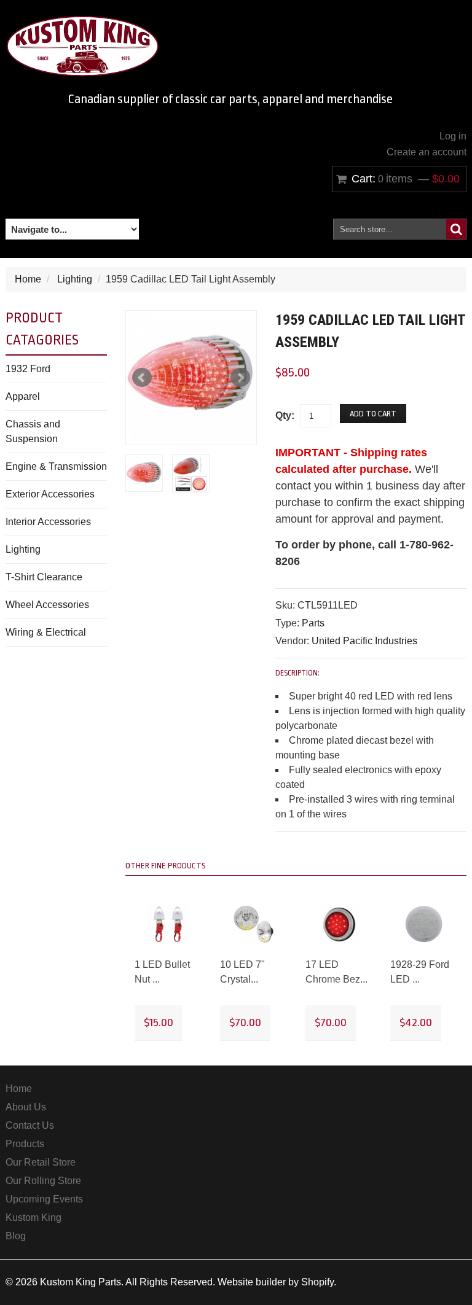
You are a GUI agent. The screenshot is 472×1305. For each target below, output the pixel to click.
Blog (16, 1236)
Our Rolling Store (43, 1180)
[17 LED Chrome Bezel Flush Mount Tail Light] (338, 924)
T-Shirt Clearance (44, 577)
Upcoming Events (44, 1199)
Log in (452, 136)
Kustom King (33, 1217)
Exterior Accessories (50, 494)
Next (240, 378)
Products (25, 1144)
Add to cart (373, 413)
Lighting (74, 279)
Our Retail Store (41, 1162)
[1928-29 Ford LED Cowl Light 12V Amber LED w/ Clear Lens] (423, 924)
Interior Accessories (48, 521)
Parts (313, 623)
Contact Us (30, 1125)
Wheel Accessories (47, 604)
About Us (26, 1107)
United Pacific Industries (364, 641)
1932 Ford (28, 369)
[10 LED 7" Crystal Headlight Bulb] (253, 924)
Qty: (284, 415)
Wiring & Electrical (46, 632)
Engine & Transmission (56, 466)
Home (28, 279)
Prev (142, 378)
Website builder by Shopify (276, 1282)
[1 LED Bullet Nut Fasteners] (168, 924)
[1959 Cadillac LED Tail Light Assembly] (191, 376)
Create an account (426, 152)
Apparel (23, 396)
